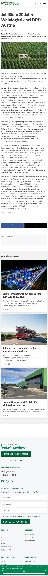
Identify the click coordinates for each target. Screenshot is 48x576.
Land (3, 537)
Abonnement (30, 540)
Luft (2, 540)
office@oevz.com (8, 472)
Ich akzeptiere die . (22, 516)
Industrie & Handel (8, 550)
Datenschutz (30, 561)
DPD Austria (9, 237)
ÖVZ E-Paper (30, 534)
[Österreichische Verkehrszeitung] (10, 3)
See (2, 534)
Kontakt (4, 564)
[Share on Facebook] (12, 225)
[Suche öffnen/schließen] (40, 3)
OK (24, 571)
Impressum (29, 564)
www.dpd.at (6, 213)
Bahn (3, 543)
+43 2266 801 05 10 (8, 475)
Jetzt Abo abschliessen (16, 454)
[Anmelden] (35, 3)
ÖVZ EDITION (30, 537)
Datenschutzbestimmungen (29, 516)
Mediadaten (16, 460)
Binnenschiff (6, 547)
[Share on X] (35, 225)
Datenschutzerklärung (17, 568)
